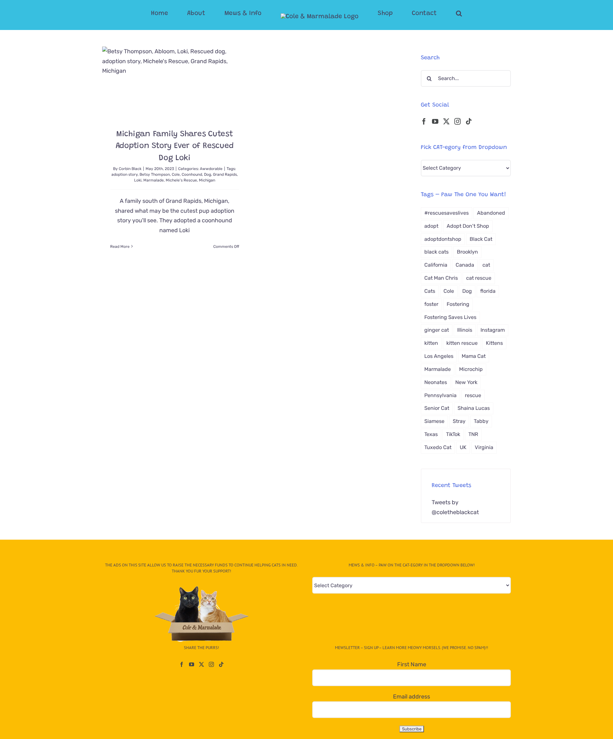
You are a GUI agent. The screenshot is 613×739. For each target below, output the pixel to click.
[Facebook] (424, 121)
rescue (473, 395)
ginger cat (436, 330)
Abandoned (491, 213)
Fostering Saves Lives (450, 317)
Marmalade (153, 180)
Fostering (458, 304)
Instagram (493, 330)
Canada (465, 265)
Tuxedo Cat (437, 447)
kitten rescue (462, 343)
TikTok (453, 434)
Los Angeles (438, 356)
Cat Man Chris (441, 278)
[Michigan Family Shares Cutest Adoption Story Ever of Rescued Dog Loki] (174, 83)
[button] (433, 13)
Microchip (471, 369)
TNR (473, 434)
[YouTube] (435, 121)
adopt (431, 226)
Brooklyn (467, 252)
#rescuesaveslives (446, 213)
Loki (137, 180)
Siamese (434, 421)
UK (463, 447)
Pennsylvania (440, 395)
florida (488, 291)
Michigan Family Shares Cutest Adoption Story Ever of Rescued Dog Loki (175, 146)
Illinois (464, 330)
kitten (431, 343)
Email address (411, 696)
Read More (120, 246)
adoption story (124, 174)
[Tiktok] (468, 121)
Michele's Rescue (181, 180)
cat (486, 265)
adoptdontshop (442, 239)
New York (466, 382)
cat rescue (478, 278)
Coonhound (192, 174)
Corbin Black (130, 168)
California (435, 265)
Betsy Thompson (155, 174)
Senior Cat (436, 408)
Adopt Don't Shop (468, 226)
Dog (207, 174)
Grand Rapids (225, 174)
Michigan (207, 180)
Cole (176, 174)
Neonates (435, 382)
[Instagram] (457, 121)
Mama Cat (474, 356)
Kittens (494, 343)
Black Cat (481, 239)
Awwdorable (211, 168)
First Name (411, 664)
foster (431, 304)
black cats (436, 252)
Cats (429, 291)
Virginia (484, 447)
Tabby (481, 421)
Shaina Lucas (474, 408)
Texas (431, 434)
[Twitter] (446, 121)
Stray (459, 421)
